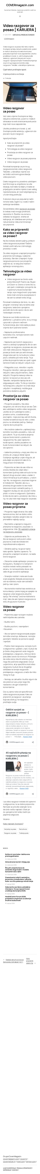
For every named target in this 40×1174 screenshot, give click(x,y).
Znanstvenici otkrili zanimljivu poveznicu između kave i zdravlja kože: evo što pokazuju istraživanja (19, 879)
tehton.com (31, 1161)
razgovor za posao (27, 209)
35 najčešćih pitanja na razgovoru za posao (19, 530)
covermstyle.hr (9, 1161)
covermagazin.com (11, 1159)
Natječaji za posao (10, 829)
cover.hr (23, 1159)
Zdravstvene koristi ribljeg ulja (17, 862)
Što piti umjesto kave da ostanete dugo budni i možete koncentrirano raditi (17, 869)
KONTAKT (15, 1170)
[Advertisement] (20, 927)
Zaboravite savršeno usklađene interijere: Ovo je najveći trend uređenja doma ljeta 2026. (17, 889)
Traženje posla (23, 833)
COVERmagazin (9, 39)
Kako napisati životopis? (13, 824)
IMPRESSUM (7, 1170)
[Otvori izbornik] (20, 16)
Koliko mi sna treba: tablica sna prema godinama (17, 855)
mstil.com (21, 1161)
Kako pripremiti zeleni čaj (29, 960)
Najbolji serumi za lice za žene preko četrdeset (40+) (13, 961)
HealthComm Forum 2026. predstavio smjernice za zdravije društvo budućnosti (18, 898)
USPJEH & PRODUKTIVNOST (24, 35)
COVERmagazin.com (20, 5)
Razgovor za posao (10, 833)
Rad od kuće (23, 829)
